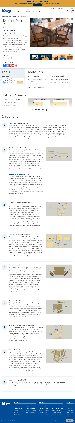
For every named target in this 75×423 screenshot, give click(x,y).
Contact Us (17, 406)
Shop (16, 11)
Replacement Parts (31, 410)
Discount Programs (57, 414)
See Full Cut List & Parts (36, 109)
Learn (39, 11)
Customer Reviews (56, 410)
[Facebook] (4, 65)
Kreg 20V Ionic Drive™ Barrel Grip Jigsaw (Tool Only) (11, 82)
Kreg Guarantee (30, 406)
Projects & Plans (28, 11)
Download (14, 33)
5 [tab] (54, 51)
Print (5, 33)
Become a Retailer (30, 408)
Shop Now (20, 82)
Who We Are (70, 408)
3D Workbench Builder (57, 408)
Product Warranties (44, 410)
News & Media (70, 412)
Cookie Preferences (31, 412)
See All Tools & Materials (36, 87)
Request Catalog (43, 414)
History (68, 406)
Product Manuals (43, 408)
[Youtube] (13, 65)
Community (70, 410)
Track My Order (18, 408)
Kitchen (15, 16)
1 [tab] (48, 51)
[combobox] (52, 11)
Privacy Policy (58, 420)
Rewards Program (56, 412)
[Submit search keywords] (63, 12)
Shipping (16, 410)
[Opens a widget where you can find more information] (69, 420)
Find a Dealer (17, 414)
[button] (67, 11)
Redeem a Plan (43, 412)
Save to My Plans (9, 30)
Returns (16, 412)
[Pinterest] (10, 65)
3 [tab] (51, 51)
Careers (68, 414)
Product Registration (44, 406)
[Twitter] (7, 65)
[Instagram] (16, 65)
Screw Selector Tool (57, 406)
